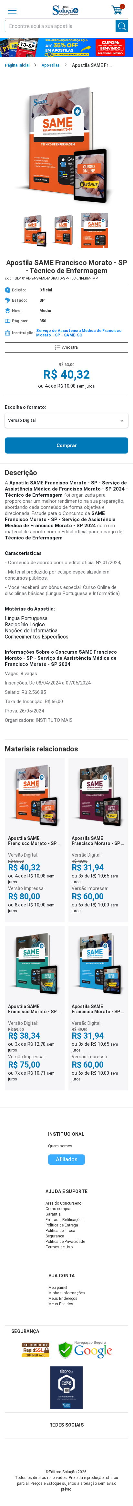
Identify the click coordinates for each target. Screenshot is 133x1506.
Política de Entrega (62, 1225)
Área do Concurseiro (63, 1203)
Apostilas (51, 65)
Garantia (53, 1214)
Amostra (70, 347)
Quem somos (60, 1146)
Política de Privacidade (65, 1242)
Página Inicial (17, 65)
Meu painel (57, 1288)
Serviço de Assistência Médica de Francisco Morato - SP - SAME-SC (78, 332)
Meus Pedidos (60, 1304)
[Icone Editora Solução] (65, 10)
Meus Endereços (62, 1298)
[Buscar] (122, 26)
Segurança (55, 1236)
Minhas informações (66, 1293)
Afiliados (66, 1159)
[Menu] (12, 10)
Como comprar (59, 1209)
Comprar (66, 445)
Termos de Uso (59, 1247)
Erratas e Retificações (65, 1220)
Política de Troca (60, 1231)
